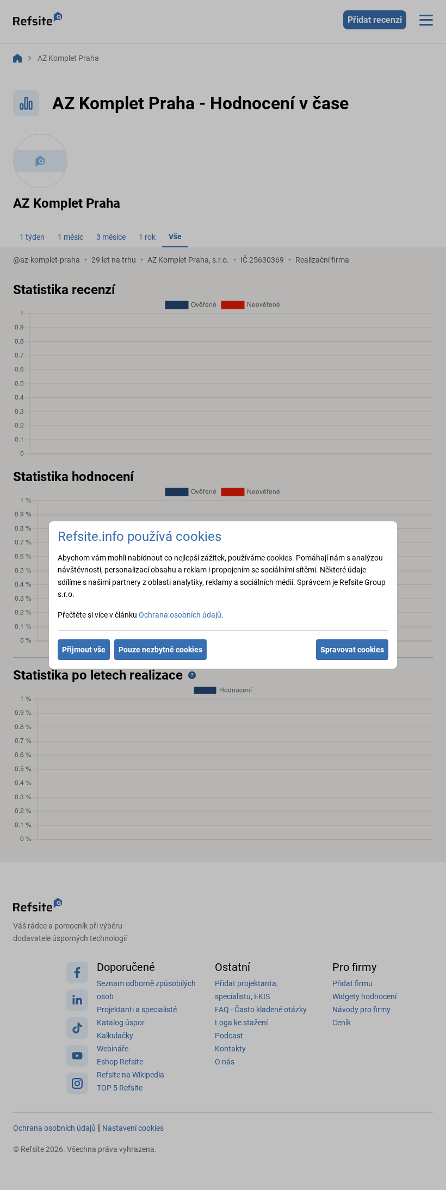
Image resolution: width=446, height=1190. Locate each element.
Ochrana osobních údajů (180, 614)
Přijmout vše (84, 649)
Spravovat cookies (352, 649)
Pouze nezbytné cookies (160, 649)
